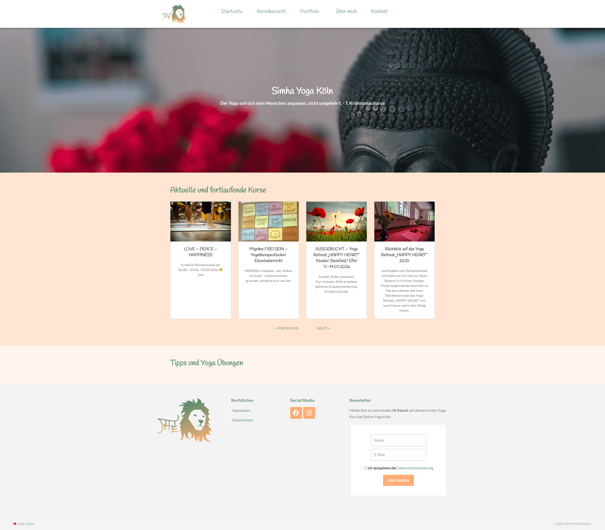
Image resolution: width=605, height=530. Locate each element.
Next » (323, 328)
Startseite (231, 11)
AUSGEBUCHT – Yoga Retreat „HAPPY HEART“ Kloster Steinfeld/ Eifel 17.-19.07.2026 (336, 258)
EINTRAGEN (398, 480)
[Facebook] (296, 413)
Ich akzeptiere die (400, 468)
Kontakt (379, 11)
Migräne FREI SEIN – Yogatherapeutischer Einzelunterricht (268, 255)
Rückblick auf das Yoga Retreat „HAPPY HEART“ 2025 (404, 255)
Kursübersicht (271, 11)
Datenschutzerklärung (415, 468)
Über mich (346, 11)
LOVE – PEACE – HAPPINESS (200, 252)
